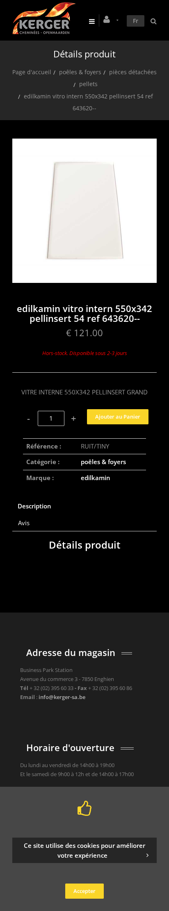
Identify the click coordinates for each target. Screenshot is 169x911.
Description (34, 506)
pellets (88, 84)
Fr (135, 21)
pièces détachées (133, 72)
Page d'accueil (31, 72)
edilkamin (95, 478)
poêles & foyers (80, 72)
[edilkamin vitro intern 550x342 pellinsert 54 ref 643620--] (84, 144)
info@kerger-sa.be (62, 697)
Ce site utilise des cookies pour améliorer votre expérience (84, 850)
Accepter (84, 891)
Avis (24, 523)
